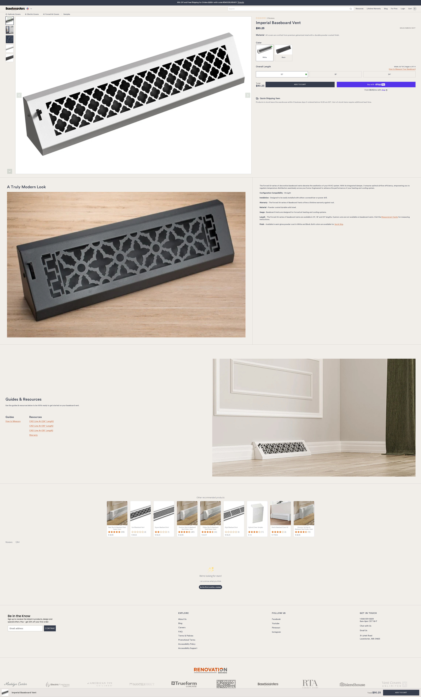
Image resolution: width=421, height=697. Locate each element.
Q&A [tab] (18, 542)
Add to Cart (300, 84)
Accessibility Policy (186, 644)
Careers (182, 627)
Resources (359, 9)
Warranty (33, 435)
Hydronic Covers (14, 14)
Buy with (370, 85)
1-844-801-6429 (367, 619)
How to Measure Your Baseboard (402, 69)
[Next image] (247, 95)
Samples (66, 14)
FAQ (180, 632)
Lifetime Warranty (374, 9)
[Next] (9, 171)
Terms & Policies (185, 636)
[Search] (351, 9)
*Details (240, 2)
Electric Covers (33, 14)
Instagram (276, 632)
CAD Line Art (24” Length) (41, 421)
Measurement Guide (389, 217)
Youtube (275, 623)
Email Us (363, 630)
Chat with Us (365, 626)
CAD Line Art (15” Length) (41, 430)
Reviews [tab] (8, 542)
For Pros (394, 9)
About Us (182, 619)
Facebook (276, 619)
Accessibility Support (187, 648)
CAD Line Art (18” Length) (41, 426)
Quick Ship (338, 224)
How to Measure (13, 421)
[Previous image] (19, 95)
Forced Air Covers (52, 14)
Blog (386, 9)
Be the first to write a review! (210, 587)
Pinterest (276, 628)
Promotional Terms (186, 640)
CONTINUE (50, 628)
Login (403, 9)
